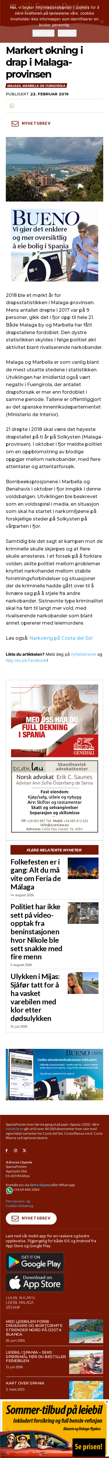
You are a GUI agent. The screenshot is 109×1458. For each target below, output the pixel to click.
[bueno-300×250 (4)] (54, 245)
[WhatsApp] (11, 106)
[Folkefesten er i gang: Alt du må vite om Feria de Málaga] (83, 868)
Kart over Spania (25, 1383)
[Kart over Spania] (86, 1393)
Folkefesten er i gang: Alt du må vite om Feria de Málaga (35, 874)
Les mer (67, 33)
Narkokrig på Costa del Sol (60, 638)
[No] (102, 21)
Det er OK (43, 33)
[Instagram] (15, 1151)
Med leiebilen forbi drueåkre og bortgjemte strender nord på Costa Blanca (34, 1328)
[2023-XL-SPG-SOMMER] (54, 1454)
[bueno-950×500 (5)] (54, 1074)
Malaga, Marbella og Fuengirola (36, 85)
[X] (25, 1151)
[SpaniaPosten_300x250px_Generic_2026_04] (54, 721)
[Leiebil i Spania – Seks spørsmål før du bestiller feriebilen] (86, 1362)
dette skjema (40, 1185)
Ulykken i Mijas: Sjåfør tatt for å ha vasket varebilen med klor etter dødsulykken (35, 997)
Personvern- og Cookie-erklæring (19, 1203)
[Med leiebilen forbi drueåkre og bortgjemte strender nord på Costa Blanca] (86, 1331)
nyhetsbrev (15, 1129)
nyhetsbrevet (83, 654)
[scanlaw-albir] (54, 796)
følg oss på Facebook (26, 660)
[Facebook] (6, 1151)
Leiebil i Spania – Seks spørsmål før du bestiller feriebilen (36, 1356)
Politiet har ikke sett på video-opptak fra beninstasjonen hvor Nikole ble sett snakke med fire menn (36, 931)
